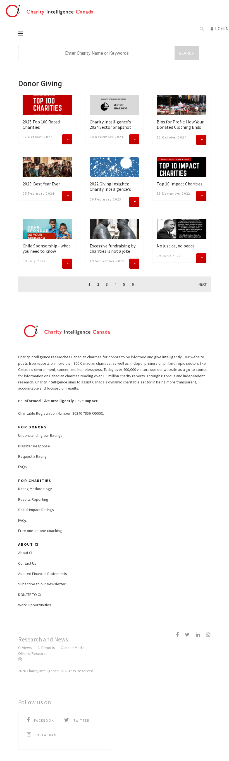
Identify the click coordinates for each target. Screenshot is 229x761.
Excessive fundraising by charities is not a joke (112, 248)
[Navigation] (114, 33)
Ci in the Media (73, 647)
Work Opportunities (34, 604)
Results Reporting (33, 499)
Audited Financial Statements (42, 573)
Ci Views (25, 647)
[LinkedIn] (198, 634)
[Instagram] (208, 634)
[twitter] (187, 634)
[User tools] (67, 139)
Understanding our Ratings (40, 435)
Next (203, 284)
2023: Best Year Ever (41, 184)
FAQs (22, 466)
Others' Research (32, 653)
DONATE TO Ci (29, 594)
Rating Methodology (35, 488)
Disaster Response (34, 446)
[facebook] (177, 634)
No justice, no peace (176, 246)
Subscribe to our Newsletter (42, 583)
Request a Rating (32, 456)
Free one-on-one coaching (40, 530)
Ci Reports (46, 647)
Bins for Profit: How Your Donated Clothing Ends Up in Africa (180, 127)
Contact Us (27, 563)
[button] (220, 28)
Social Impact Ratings (36, 509)
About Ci (25, 552)
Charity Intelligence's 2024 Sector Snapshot (110, 124)
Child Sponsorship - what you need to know (46, 248)
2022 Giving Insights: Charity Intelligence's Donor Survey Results (110, 189)
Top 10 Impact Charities (179, 184)
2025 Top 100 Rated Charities (41, 124)
